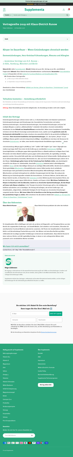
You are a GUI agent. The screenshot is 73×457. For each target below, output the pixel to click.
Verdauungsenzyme (9, 406)
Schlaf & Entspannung (9, 389)
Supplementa (10, 450)
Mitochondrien (19, 168)
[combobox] (36, 15)
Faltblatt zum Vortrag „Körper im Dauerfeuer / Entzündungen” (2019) (47, 87)
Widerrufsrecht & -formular (46, 367)
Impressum (41, 360)
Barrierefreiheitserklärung (46, 374)
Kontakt (40, 353)
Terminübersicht (20, 69)
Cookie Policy (42, 371)
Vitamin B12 (6, 357)
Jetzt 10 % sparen (55, 313)
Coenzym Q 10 (7, 399)
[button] (68, 9)
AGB (39, 357)
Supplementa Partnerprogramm (47, 378)
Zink (4, 367)
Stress (11, 166)
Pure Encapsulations (9, 420)
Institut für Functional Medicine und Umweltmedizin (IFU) (40, 74)
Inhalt (6, 39)
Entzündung (39, 163)
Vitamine (5, 378)
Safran (5, 371)
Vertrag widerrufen (46, 385)
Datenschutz (41, 364)
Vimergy (5, 410)
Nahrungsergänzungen (10, 353)
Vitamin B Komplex (8, 381)
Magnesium (6, 364)
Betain (5, 396)
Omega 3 (5, 374)
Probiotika (6, 403)
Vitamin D (6, 360)
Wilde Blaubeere (8, 385)
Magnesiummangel (9, 392)
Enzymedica (6, 413)
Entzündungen (14, 141)
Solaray (5, 417)
